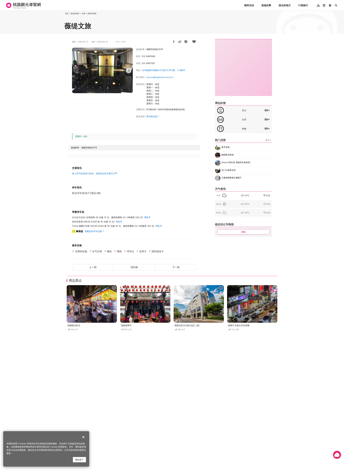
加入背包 (194, 41)
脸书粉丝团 (151, 116)
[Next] (128, 70)
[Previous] (76, 70)
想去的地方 (285, 5)
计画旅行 (303, 5)
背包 (114, 288)
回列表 (134, 267)
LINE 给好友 (186, 41)
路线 (243, 231)
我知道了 (79, 459)
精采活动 (249, 5)
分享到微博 (179, 41)
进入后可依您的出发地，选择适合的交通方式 (93, 173)
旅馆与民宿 (92, 13)
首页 (67, 13)
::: (63, 13)
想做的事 (266, 5)
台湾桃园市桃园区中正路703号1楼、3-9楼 (162, 70)
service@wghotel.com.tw (159, 77)
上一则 (92, 267)
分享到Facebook (173, 41)
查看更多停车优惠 (93, 231)
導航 (146, 217)
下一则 (176, 267)
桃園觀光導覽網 (23, 5)
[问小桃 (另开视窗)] (337, 455)
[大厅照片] (102, 70)
